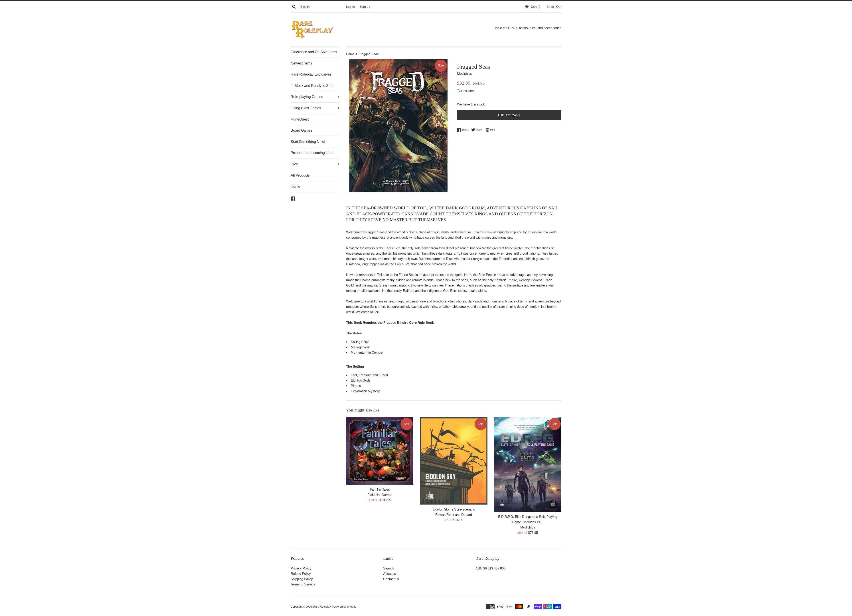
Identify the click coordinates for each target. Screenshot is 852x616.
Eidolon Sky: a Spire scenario (453, 509)
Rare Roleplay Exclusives (311, 74)
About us (389, 573)
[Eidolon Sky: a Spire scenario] (453, 460)
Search (388, 568)
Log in (350, 6)
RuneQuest (300, 119)
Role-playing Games (315, 97)
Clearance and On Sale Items (314, 52)
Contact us (391, 579)
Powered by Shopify (344, 606)
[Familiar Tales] (379, 450)
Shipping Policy (302, 579)
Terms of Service (303, 584)
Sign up (365, 6)
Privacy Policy (301, 568)
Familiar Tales (380, 489)
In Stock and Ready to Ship (312, 86)
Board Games (301, 130)
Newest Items (301, 63)
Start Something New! (308, 142)
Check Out (553, 6)
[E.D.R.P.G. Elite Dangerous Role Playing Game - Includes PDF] (527, 464)
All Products (300, 175)
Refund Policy (301, 573)
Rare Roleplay (322, 606)
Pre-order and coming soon (312, 153)
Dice (315, 164)
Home (295, 186)
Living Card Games (315, 108)
